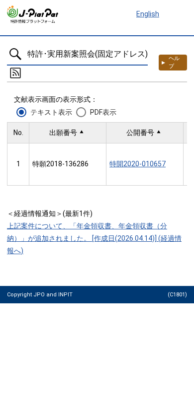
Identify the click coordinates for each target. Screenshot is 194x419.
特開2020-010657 (137, 164)
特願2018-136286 (60, 164)
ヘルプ (174, 62)
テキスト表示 (51, 112)
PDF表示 (103, 112)
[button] (67, 133)
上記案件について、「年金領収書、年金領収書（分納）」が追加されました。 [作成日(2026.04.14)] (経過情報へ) (94, 238)
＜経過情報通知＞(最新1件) (50, 213)
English (147, 14)
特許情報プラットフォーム (33, 14)
